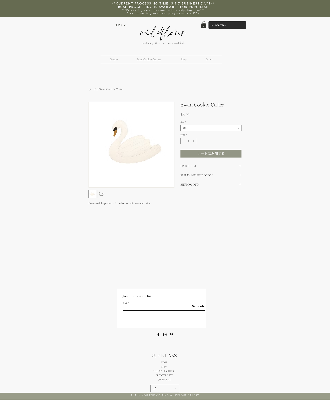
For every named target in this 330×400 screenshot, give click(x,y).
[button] (203, 24)
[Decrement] (183, 141)
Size (183, 122)
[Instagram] (165, 334)
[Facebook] (158, 334)
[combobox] (210, 128)
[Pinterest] (171, 334)
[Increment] (194, 141)
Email (125, 303)
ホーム (93, 89)
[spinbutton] (188, 141)
